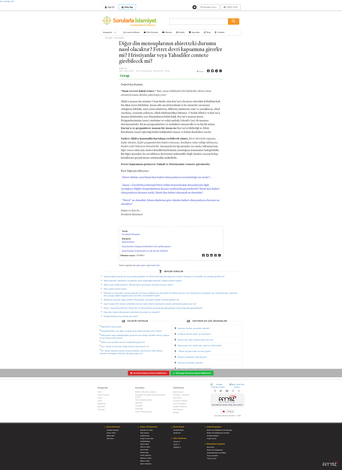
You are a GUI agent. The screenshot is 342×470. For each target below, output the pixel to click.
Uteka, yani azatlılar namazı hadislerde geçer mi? (123, 342)
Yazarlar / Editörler (181, 395)
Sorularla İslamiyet (131, 234)
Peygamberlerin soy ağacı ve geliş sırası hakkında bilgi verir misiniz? (131, 331)
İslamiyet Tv (177, 447)
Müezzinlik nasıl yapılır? (111, 327)
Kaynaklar (177, 398)
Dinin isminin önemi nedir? (115, 289)
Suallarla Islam (144, 435)
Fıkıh (100, 392)
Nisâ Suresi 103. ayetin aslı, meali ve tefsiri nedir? (200, 345)
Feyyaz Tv (176, 441)
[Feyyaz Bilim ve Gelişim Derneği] (227, 400)
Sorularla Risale (178, 430)
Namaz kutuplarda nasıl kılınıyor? (192, 357)
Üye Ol (110, 7)
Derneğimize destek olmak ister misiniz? (227, 405)
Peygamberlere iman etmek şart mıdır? (121, 316)
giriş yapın (141, 265)
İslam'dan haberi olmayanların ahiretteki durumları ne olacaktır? (132, 312)
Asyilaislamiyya (145, 441)
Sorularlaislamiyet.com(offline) (216, 453)
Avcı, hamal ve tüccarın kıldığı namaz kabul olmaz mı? (125, 346)
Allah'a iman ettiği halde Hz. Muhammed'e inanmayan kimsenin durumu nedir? (138, 285)
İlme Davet (110, 438)
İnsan (100, 398)
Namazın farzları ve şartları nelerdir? (194, 328)
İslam (100, 401)
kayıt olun (155, 265)
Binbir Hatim (110, 435)
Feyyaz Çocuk (211, 438)
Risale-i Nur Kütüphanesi (215, 450)
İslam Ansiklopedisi (143, 411)
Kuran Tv (176, 444)
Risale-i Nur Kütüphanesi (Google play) (219, 430)
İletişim (176, 412)
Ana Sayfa (108, 38)
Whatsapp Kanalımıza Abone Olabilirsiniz (193, 373)
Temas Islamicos (145, 455)
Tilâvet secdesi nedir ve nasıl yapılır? (194, 351)
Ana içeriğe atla (7, 1)
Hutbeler (139, 406)
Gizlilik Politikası (180, 406)
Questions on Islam (146, 430)
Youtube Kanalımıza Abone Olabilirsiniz (150, 373)
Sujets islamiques (145, 464)
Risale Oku (177, 433)
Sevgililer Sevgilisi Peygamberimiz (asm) (150, 396)
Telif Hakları (178, 409)
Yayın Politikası (179, 403)
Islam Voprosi (144, 433)
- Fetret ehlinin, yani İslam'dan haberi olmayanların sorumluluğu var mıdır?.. (166, 177)
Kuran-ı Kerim (111, 433)
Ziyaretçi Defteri (180, 401)
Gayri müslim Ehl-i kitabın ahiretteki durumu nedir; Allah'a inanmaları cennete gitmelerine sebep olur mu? (150, 304)
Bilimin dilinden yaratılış (145, 392)
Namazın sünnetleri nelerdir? (190, 363)
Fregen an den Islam (146, 438)
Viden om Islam (145, 447)
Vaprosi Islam (144, 444)
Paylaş (201, 71)
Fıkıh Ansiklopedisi (143, 400)
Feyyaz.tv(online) (212, 455)
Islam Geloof (144, 450)
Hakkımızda (178, 392)
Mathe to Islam (145, 461)
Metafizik (102, 403)
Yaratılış (101, 409)
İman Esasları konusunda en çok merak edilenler (145, 251)
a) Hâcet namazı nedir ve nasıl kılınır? (194, 334)
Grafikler (221, 32)
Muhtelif (101, 406)
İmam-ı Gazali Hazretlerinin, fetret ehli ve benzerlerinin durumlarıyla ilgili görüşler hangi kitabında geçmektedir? (153, 308)
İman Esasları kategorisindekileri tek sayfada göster (146, 246)
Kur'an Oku (210, 447)
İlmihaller (139, 409)
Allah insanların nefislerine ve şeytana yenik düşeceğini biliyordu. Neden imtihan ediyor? (143, 280)
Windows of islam (145, 458)
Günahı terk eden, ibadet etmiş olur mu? (195, 340)
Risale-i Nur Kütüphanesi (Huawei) (218, 433)
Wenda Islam (144, 452)
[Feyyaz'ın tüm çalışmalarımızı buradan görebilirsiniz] (330, 464)
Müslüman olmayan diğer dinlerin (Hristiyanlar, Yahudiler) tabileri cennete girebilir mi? (141, 300)
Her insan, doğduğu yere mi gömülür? (194, 368)
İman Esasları (119, 38)
